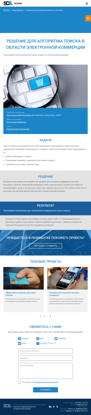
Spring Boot (27, 115)
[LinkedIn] (50, 406)
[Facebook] (53, 407)
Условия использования (22, 409)
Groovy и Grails (16, 115)
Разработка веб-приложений (17, 129)
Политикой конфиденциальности (45, 382)
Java (8, 115)
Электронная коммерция (16, 122)
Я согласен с (40, 382)
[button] (44, 316)
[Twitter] (57, 407)
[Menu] (87, 3)
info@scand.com (82, 405)
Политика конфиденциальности (24, 407)
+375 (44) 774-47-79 (81, 403)
